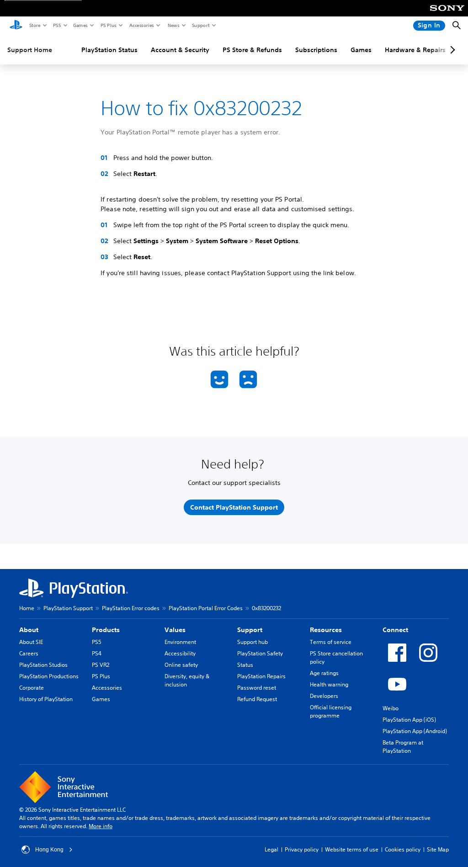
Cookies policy (402, 849)
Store (34, 25)
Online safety (181, 665)
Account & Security (180, 50)
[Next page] (451, 49)
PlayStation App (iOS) (409, 719)
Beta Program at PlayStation (403, 747)
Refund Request (257, 699)
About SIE (31, 642)
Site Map (438, 849)
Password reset (256, 687)
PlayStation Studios (43, 665)
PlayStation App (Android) (415, 731)
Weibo (391, 708)
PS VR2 (100, 665)
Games (80, 25)
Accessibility (180, 653)
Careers (28, 653)
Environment (180, 642)
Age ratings (324, 673)
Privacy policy (302, 849)
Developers (324, 696)
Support (200, 25)
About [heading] (28, 630)
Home (26, 608)
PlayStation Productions (49, 676)
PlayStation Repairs (261, 676)
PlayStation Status (109, 50)
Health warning (329, 684)
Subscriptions (316, 50)
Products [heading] (106, 630)
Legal (271, 849)
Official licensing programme (330, 711)
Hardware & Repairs (415, 50)
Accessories (141, 25)
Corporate (31, 687)
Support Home (29, 50)
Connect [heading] (395, 630)
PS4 (96, 653)
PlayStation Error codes (131, 608)
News (173, 25)
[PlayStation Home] (16, 25)
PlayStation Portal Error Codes (206, 608)
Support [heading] (249, 630)
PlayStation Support (68, 608)
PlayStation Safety (260, 653)
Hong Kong (49, 849)
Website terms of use (351, 849)
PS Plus (108, 25)
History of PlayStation (46, 699)
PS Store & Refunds (252, 50)
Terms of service (330, 642)
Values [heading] (175, 630)
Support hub (252, 642)
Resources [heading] (326, 630)
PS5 (56, 25)
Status (245, 665)
